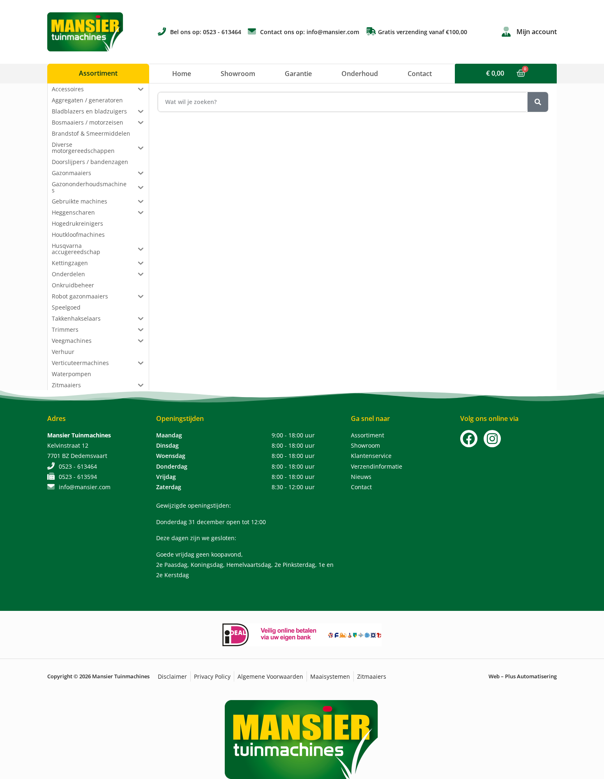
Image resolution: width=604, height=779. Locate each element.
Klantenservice (371, 456)
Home (181, 73)
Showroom (238, 73)
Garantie (298, 73)
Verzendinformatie (376, 466)
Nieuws (361, 477)
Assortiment (367, 435)
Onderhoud (359, 73)
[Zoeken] (538, 102)
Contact (420, 73)
